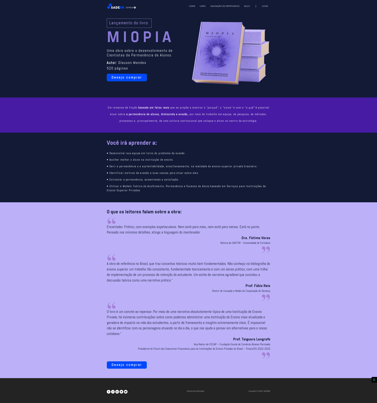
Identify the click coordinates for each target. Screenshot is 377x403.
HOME (192, 6)
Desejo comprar (127, 77)
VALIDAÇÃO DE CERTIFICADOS (225, 6)
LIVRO (203, 6)
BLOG (247, 6)
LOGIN (265, 6)
